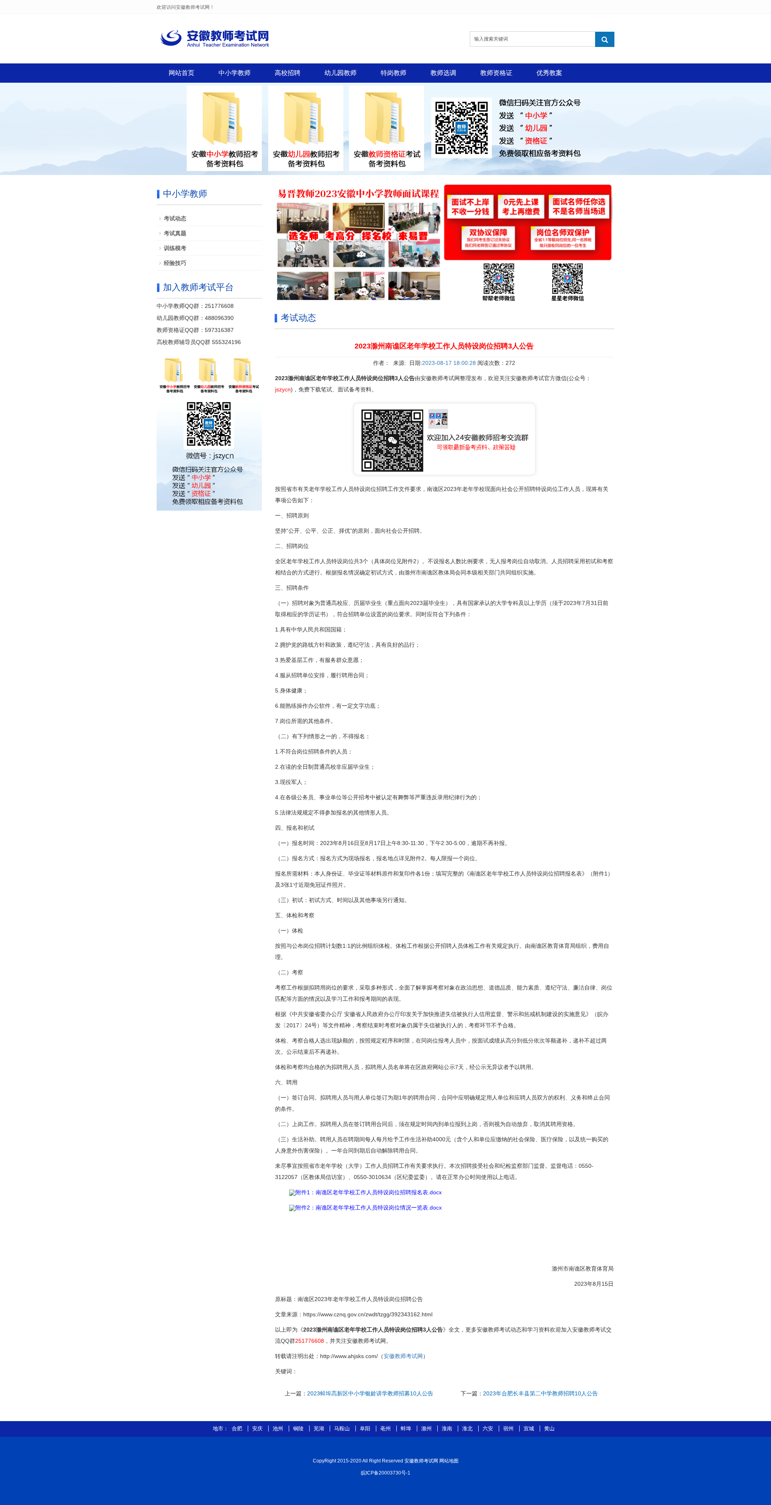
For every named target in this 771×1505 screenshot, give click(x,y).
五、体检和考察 (294, 915)
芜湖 (320, 1429)
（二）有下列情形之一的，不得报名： (323, 736)
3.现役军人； (291, 782)
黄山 (549, 1429)
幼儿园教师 (340, 72)
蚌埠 (407, 1429)
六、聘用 (286, 1082)
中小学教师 (234, 72)
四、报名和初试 (294, 828)
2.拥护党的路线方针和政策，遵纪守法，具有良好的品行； (347, 645)
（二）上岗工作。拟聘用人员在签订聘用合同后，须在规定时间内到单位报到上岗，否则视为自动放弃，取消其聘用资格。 (427, 1124)
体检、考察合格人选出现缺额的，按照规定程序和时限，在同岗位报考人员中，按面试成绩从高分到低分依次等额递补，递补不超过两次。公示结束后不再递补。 (441, 1046)
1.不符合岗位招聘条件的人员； (314, 751)
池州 (279, 1429)
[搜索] (604, 39)
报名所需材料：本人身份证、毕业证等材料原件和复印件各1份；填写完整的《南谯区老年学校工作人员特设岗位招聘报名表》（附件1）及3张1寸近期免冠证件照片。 (444, 879)
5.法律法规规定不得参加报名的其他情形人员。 (333, 812)
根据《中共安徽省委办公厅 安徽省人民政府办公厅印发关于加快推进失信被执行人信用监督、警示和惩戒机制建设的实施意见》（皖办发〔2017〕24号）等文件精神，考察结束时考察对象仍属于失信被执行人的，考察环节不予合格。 (441, 1019)
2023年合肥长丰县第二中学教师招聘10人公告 (540, 1393)
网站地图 (449, 1461)
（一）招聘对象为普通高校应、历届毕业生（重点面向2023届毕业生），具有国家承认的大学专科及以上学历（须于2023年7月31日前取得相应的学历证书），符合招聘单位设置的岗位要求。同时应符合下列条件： (441, 608)
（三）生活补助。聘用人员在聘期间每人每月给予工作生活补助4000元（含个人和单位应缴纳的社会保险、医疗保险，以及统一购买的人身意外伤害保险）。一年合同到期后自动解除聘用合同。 (441, 1145)
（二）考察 (289, 972)
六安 (489, 1429)
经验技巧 (175, 263)
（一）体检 (289, 930)
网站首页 (181, 72)
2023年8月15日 (594, 1284)
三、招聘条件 (292, 587)
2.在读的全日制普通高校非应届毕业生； (325, 767)
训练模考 (175, 248)
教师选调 (443, 72)
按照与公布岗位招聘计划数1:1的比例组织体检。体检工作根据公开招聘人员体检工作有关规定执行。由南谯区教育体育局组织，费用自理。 (442, 951)
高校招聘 (287, 72)
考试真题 (175, 233)
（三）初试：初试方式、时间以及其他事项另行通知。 (342, 900)
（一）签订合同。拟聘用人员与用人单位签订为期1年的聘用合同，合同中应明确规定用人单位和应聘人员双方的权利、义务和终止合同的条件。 (442, 1103)
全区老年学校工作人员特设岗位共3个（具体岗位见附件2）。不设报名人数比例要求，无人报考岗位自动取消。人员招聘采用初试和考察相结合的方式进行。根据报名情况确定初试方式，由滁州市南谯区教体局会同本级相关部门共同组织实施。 (444, 567)
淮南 (448, 1429)
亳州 (386, 1429)
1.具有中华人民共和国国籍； (311, 629)
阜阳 (366, 1429)
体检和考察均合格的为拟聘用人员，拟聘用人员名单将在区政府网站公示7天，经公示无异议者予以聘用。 (406, 1067)
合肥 (238, 1429)
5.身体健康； (291, 690)
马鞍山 (342, 1429)
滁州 (427, 1429)
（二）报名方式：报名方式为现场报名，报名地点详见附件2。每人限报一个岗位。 (382, 858)
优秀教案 (549, 72)
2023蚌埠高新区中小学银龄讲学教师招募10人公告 (370, 1393)
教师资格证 (496, 72)
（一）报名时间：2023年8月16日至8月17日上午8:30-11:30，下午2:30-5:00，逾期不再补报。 (392, 843)
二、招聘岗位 (292, 546)
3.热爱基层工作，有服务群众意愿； (319, 660)
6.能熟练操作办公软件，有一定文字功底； (328, 706)
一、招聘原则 (292, 515)
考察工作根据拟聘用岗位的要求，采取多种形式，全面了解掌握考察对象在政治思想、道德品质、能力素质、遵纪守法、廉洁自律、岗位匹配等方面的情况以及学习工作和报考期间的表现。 (443, 993)
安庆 (258, 1429)
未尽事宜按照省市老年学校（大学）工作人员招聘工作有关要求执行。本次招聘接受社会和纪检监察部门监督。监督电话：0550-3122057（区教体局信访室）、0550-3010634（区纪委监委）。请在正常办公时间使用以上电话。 (434, 1171)
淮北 (468, 1429)
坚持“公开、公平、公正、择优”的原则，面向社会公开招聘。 (350, 530)
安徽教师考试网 (403, 1356)
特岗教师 (393, 72)
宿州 (509, 1429)
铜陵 (299, 1429)
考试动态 (175, 218)
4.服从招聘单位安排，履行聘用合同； (322, 675)
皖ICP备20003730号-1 (385, 1473)
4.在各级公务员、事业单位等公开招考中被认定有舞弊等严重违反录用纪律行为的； (378, 797)
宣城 (530, 1429)
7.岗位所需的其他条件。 (305, 721)
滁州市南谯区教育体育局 (583, 1268)
